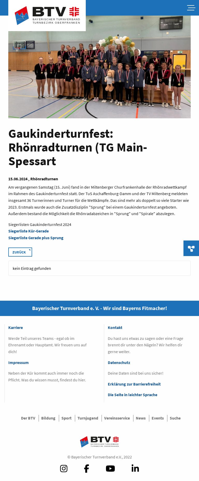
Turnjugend (87, 418)
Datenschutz (119, 362)
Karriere (15, 327)
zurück (19, 252)
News (141, 418)
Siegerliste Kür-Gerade (28, 230)
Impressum (18, 362)
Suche (175, 418)
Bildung (48, 418)
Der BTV (28, 418)
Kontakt (115, 327)
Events (158, 418)
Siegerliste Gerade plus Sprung (35, 237)
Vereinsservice (117, 418)
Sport (66, 418)
